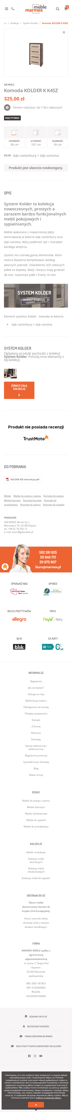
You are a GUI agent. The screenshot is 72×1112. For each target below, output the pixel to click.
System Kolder (30, 23)
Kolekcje (14, 23)
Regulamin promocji (36, 755)
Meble (7, 496)
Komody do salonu (30, 504)
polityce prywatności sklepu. (49, 1098)
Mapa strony (36, 775)
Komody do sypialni (53, 504)
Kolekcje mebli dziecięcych (36, 860)
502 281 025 (48, 552)
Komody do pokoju (53, 496)
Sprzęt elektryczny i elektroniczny (36, 747)
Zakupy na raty (36, 694)
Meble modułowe (36, 852)
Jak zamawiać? (36, 687)
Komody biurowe (32, 500)
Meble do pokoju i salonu (27, 496)
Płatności (36, 733)
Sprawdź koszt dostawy (36, 762)
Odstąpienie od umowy (36, 707)
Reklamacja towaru (36, 700)
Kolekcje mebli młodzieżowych (36, 870)
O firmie (36, 726)
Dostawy (36, 739)
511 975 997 (48, 562)
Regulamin (36, 681)
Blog (36, 768)
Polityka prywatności (36, 713)
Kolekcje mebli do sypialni (36, 878)
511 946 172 (48, 557)
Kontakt (36, 720)
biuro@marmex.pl (48, 567)
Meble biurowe (12, 500)
